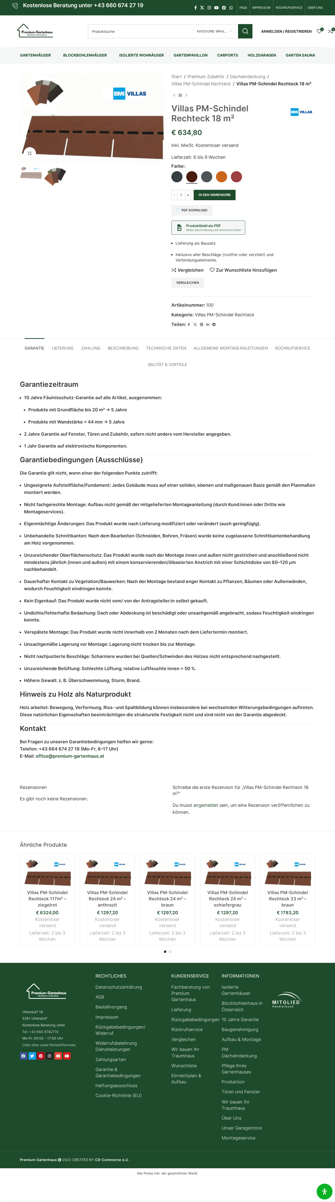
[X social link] (202, 7)
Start (176, 76)
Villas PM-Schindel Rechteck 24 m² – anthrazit (107, 899)
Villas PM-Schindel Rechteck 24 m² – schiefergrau (227, 899)
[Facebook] (23, 1056)
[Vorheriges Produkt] (174, 95)
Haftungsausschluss (116, 1085)
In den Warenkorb (215, 195)
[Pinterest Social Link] (224, 7)
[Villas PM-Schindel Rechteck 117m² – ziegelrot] (47, 872)
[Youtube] (67, 1056)
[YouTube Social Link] (216, 7)
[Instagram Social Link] (209, 7)
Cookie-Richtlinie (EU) (118, 1095)
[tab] (34, 345)
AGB (99, 997)
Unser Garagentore (242, 1128)
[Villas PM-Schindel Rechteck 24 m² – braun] (167, 872)
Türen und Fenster (241, 1091)
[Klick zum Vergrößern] (30, 153)
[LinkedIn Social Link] (208, 324)
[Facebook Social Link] (196, 7)
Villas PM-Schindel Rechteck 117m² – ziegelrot (47, 899)
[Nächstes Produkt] (186, 95)
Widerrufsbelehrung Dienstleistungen (116, 1046)
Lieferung (181, 1009)
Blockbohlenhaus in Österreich (242, 1006)
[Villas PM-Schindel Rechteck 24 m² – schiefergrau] (227, 872)
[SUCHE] (245, 31)
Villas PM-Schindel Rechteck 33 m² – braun (287, 899)
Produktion (233, 1081)
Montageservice (238, 1137)
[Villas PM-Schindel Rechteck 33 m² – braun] (287, 872)
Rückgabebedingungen (195, 1019)
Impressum (107, 1017)
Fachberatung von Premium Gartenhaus (190, 993)
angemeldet (205, 805)
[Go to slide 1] (165, 951)
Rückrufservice (187, 1029)
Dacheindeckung (247, 76)
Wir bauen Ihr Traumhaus (185, 1052)
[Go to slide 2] (170, 951)
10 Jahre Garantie (240, 1019)
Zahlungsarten (110, 1059)
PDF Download (194, 210)
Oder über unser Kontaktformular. (49, 1045)
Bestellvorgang (111, 1006)
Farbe (177, 166)
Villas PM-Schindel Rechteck (201, 83)
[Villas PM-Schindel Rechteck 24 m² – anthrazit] (107, 872)
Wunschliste (184, 1065)
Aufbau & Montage (241, 1039)
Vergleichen (183, 1039)
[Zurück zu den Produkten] (180, 95)
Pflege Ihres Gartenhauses (236, 1068)
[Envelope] (58, 1056)
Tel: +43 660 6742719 (40, 1032)
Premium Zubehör (206, 76)
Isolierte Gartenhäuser (236, 990)
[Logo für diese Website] (34, 30)
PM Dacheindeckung (239, 1052)
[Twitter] (32, 1056)
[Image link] (45, 992)
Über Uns (231, 1118)
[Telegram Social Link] (214, 324)
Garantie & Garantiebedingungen (118, 1072)
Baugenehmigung (240, 1029)
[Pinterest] (41, 1056)
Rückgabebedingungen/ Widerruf (120, 1030)
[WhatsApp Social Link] (231, 7)
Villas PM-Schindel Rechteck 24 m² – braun (167, 899)
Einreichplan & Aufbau (186, 1078)
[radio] (177, 176)
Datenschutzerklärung (118, 987)
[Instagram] (49, 1056)
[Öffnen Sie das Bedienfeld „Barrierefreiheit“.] (325, 1192)
